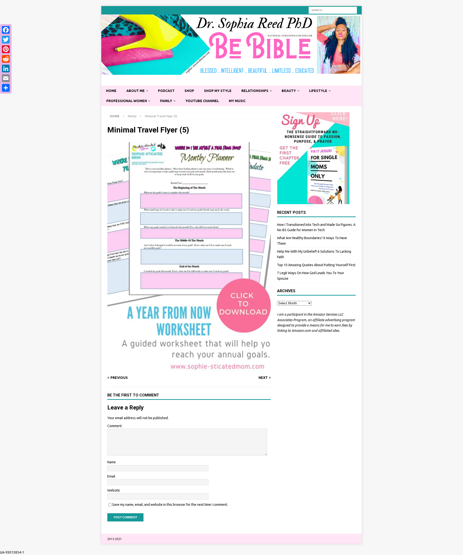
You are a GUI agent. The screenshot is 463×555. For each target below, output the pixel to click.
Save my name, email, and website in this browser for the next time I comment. (170, 504)
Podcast (166, 91)
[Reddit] (6, 59)
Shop (189, 91)
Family (166, 101)
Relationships (254, 91)
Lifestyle (318, 91)
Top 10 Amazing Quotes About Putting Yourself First (316, 265)
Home (111, 91)
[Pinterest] (6, 49)
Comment (114, 426)
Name (111, 462)
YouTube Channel (202, 101)
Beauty (289, 91)
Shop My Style (218, 91)
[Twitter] (6, 39)
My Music (237, 101)
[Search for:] (333, 10)
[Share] (6, 88)
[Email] (6, 78)
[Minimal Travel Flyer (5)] (189, 368)
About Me (135, 91)
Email (111, 476)
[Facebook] (6, 30)
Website (113, 490)
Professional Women (126, 101)
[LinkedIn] (6, 68)
